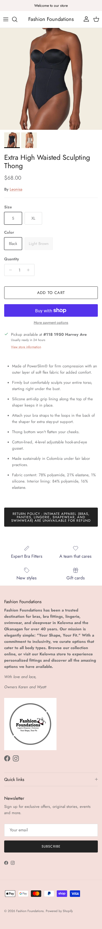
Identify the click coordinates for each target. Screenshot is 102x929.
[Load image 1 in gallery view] (51, 79)
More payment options (51, 322)
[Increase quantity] (29, 270)
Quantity (11, 259)
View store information (26, 347)
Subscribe (51, 846)
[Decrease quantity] (9, 270)
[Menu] (6, 19)
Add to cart (51, 293)
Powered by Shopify (59, 911)
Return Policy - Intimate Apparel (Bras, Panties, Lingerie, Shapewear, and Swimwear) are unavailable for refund (50, 517)
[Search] (17, 19)
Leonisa (16, 189)
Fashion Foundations (30, 911)
